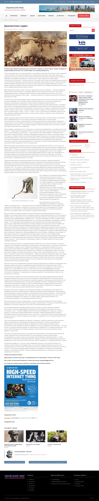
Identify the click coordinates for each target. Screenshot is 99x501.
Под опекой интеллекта (86, 132)
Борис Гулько (14, 29)
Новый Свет (21, 29)
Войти (86, 1)
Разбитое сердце (76, 165)
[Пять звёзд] (9, 418)
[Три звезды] (7, 418)
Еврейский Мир (15, 7)
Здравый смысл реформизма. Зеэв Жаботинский (13, 445)
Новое (81, 92)
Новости (31, 479)
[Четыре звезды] (8, 418)
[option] (30, 2)
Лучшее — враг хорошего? (79, 162)
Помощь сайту (79, 486)
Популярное (74, 92)
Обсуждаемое (88, 92)
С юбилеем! (74, 155)
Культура (31, 490)
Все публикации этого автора (36, 454)
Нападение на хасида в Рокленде (15, 462)
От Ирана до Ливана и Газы (17, 1)
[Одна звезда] (4, 418)
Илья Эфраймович (76, 206)
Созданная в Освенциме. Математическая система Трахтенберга (47, 462)
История (31, 488)
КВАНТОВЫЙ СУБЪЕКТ (78, 157)
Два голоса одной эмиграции (80, 160)
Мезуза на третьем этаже (78, 171)
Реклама (69, 1)
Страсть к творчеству (54, 444)
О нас (55, 1)
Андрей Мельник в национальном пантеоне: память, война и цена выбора (82, 201)
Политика (32, 481)
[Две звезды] (6, 418)
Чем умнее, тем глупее (33, 444)
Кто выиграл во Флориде (78, 182)
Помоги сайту (84, 15)
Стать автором (61, 1)
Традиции (32, 486)
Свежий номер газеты (77, 80)
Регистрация (80, 1)
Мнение (31, 483)
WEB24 (93, 498)
